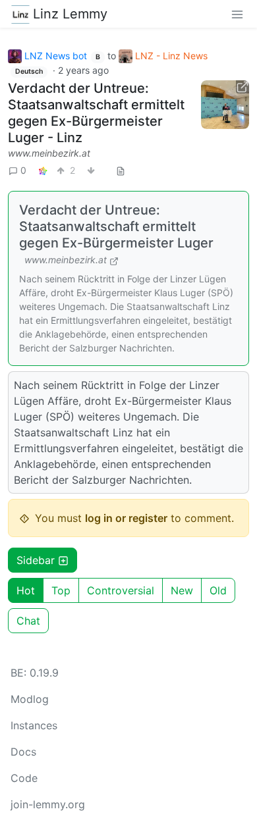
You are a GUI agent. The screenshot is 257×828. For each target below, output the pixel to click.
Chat (28, 620)
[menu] (237, 14)
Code (24, 778)
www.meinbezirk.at (49, 153)
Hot (25, 590)
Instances (34, 725)
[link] (42, 170)
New (182, 590)
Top (61, 590)
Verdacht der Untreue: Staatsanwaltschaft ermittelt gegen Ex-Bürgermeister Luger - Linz (96, 112)
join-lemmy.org (48, 804)
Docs (23, 751)
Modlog (30, 699)
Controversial (120, 590)
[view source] (120, 170)
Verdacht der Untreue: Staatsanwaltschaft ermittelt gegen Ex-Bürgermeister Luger (116, 226)
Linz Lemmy (70, 14)
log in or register (126, 518)
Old (218, 590)
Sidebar (35, 560)
